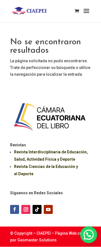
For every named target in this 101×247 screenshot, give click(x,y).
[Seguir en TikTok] (37, 209)
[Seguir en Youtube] (48, 209)
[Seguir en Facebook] (14, 209)
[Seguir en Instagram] (25, 209)
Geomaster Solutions (37, 240)
